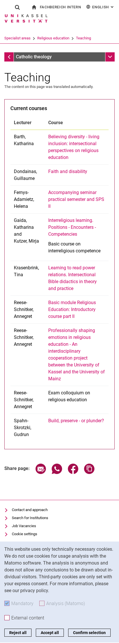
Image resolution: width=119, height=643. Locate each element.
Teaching (83, 38)
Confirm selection (89, 632)
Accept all (50, 632)
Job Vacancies (24, 526)
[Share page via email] (41, 472)
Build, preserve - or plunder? (76, 420)
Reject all (18, 632)
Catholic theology (34, 56)
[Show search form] (17, 7)
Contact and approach (30, 510)
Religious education (53, 38)
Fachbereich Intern (60, 7)
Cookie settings (24, 534)
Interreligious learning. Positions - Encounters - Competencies (72, 227)
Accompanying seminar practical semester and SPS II (76, 199)
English (103, 7)
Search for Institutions (30, 518)
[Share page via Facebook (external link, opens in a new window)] (73, 472)
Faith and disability (67, 171)
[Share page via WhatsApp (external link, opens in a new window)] (57, 472)
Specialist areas (17, 38)
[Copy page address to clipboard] (89, 472)
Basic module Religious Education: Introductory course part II (72, 309)
